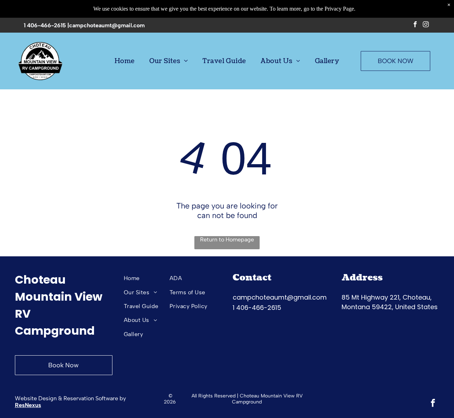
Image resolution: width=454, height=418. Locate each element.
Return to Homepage (227, 239)
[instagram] (425, 25)
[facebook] (415, 25)
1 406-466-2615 (45, 25)
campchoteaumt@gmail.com (107, 25)
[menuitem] (124, 61)
